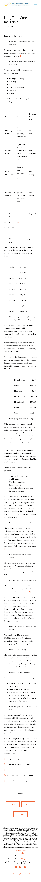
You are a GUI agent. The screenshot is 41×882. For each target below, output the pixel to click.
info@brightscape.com (25, 859)
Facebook (13, 804)
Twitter (28, 804)
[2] (19, 222)
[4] (5, 549)
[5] (30, 592)
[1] (20, 56)
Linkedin (20, 814)
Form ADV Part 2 (21, 850)
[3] (21, 228)
